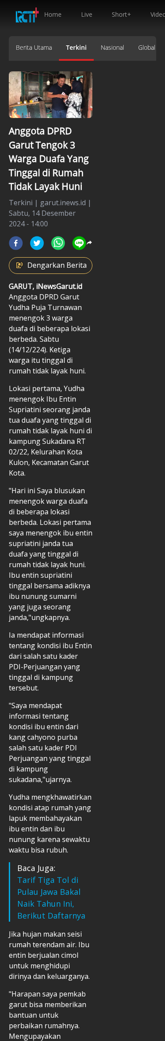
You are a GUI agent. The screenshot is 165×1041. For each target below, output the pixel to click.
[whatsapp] (58, 243)
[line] (79, 243)
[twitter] (37, 243)
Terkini (76, 47)
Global (146, 47)
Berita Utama (34, 47)
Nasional (112, 47)
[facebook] (16, 243)
